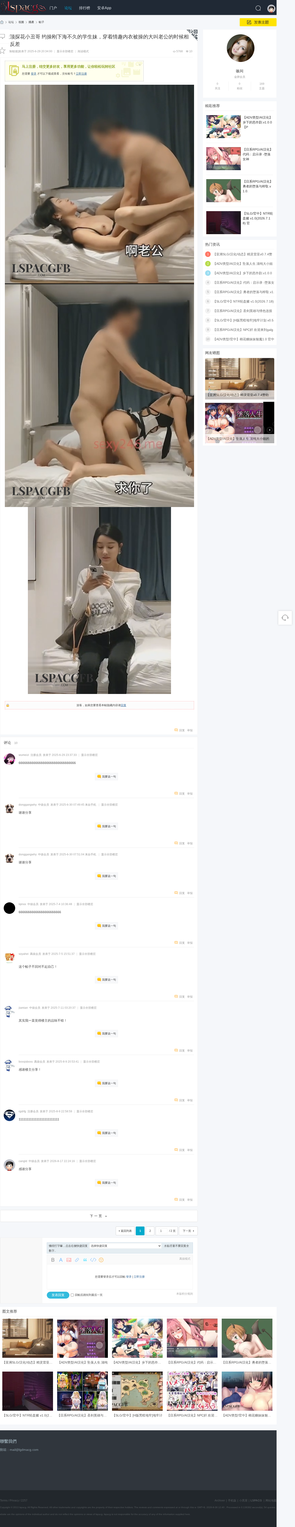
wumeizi (24, 755)
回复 (123, 705)
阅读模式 (83, 51)
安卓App (104, 8)
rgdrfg (22, 1111)
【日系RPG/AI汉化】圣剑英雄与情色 (83, 1415)
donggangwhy (28, 804)
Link (77, 1259)
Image (68, 1259)
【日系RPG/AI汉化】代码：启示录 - (192, 1362)
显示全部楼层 (65, 51)
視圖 (21, 22)
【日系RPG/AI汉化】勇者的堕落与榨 (248, 1362)
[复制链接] (12, 51)
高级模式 (184, 1258)
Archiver (220, 1500)
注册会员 (35, 755)
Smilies (101, 1259)
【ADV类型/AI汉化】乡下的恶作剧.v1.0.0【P (257, 122)
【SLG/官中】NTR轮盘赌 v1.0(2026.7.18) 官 (258, 218)
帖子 (41, 22)
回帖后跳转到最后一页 (89, 1295)
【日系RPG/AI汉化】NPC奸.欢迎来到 (194, 1415)
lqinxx (22, 904)
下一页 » (99, 1216)
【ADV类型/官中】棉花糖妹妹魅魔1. (248, 1415)
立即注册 (81, 73)
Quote (85, 1259)
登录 (33, 73)
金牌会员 (239, 77)
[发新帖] (258, 22)
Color (60, 1259)
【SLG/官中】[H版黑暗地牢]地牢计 (137, 1415)
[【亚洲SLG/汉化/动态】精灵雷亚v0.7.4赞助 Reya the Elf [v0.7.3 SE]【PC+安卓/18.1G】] (239, 398)
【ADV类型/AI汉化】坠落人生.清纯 (83, 1362)
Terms (4, 1500)
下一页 (187, 1231)
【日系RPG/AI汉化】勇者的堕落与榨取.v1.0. (258, 186)
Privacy (14, 1500)
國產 (31, 22)
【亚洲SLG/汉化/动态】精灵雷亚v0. (28, 1362)
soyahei (24, 954)
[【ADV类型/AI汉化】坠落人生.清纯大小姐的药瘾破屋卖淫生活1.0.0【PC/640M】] (239, 442)
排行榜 (84, 8)
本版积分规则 (184, 1293)
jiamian (23, 1007)
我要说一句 (109, 776)
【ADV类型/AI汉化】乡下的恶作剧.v (138, 1362)
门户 (53, 8)
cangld (23, 1161)
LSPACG (2, 22)
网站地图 (271, 1500)
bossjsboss (26, 1061)
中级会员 (43, 804)
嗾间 (239, 71)
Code (93, 1259)
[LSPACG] (23, 6)
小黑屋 (243, 1500)
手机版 (232, 1500)
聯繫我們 (8, 1441)
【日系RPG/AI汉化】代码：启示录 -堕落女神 (258, 154)
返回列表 (126, 1231)
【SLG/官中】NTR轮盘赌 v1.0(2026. (29, 1415)
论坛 (68, 8)
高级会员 (35, 954)
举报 (190, 730)
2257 (24, 1500)
